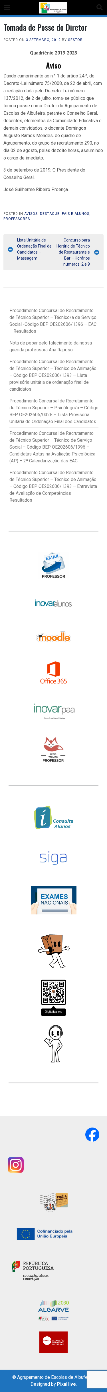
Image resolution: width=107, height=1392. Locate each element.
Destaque (50, 214)
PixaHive (66, 1384)
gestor (75, 40)
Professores (16, 219)
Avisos (31, 214)
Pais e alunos (75, 214)
